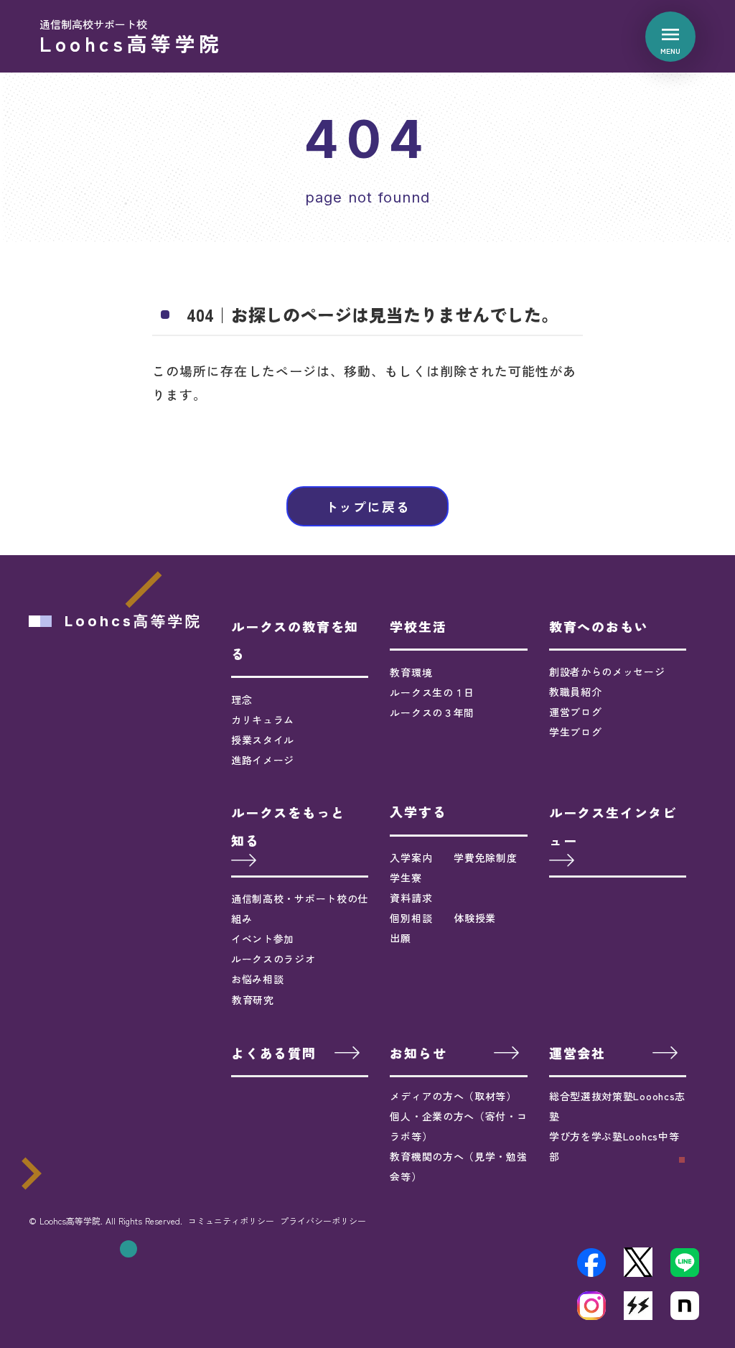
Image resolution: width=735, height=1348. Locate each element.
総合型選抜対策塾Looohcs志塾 (617, 1106)
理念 (241, 699)
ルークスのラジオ (273, 959)
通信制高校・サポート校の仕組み (299, 908)
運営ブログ (575, 712)
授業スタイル (262, 740)
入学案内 (411, 857)
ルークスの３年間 (432, 712)
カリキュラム (262, 719)
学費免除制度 (485, 857)
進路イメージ (262, 760)
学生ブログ (575, 732)
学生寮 (405, 877)
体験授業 (475, 918)
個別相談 (411, 918)
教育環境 (411, 672)
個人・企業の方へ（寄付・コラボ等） (458, 1126)
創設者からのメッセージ (607, 671)
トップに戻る (368, 506)
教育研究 (253, 1000)
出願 (400, 938)
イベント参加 (262, 938)
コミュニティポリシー (231, 1221)
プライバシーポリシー (323, 1221)
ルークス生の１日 (432, 692)
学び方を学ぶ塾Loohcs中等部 (614, 1146)
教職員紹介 (575, 691)
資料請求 (411, 898)
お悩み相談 (257, 979)
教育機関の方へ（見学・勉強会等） (458, 1166)
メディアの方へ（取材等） (453, 1096)
